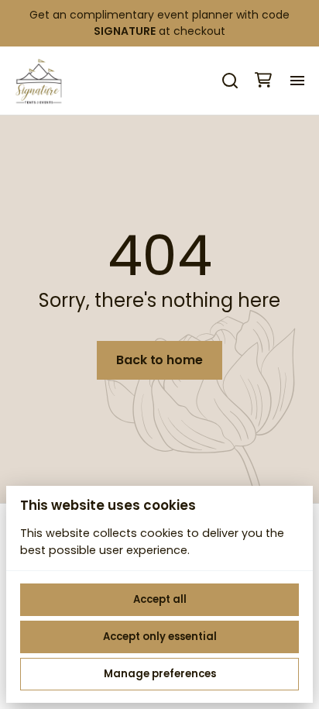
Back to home (159, 360)
